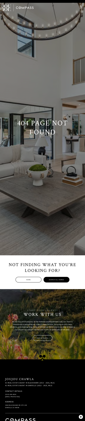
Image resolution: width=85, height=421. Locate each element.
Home (28, 280)
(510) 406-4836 (10, 394)
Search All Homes (56, 280)
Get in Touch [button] (42, 338)
